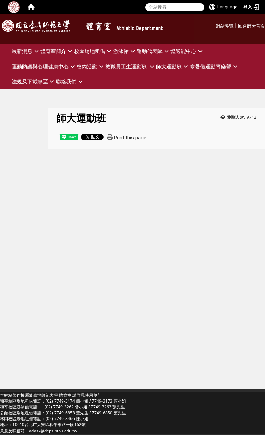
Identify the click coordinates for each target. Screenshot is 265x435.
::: (213, 25)
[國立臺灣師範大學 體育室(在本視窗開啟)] (136, 28)
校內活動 (87, 66)
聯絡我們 (66, 82)
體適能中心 (183, 51)
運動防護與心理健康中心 (40, 66)
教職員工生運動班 (126, 66)
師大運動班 (169, 66)
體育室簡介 (53, 51)
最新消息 (22, 51)
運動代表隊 (150, 51)
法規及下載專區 (30, 82)
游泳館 (121, 51)
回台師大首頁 (251, 26)
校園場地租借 (89, 51)
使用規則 (93, 395)
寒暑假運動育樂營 (210, 66)
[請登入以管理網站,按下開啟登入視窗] (13, 7)
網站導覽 (225, 26)
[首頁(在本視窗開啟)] (31, 7)
